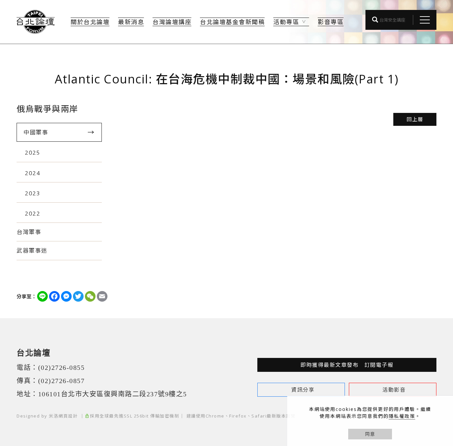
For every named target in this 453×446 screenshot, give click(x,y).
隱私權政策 (402, 416)
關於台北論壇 (90, 22)
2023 (32, 193)
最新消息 (131, 22)
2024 (32, 173)
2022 (32, 213)
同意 (370, 434)
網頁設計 (68, 416)
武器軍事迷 (32, 250)
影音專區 (331, 22)
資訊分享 (302, 389)
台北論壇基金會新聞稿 (232, 22)
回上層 (415, 119)
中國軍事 (36, 132)
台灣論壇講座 (172, 22)
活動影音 (394, 389)
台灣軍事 (29, 232)
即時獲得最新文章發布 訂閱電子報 (346, 365)
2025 (32, 152)
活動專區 (286, 22)
